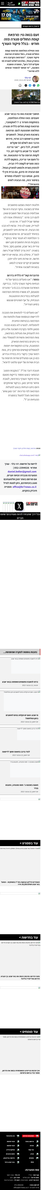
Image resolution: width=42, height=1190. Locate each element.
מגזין (32, 1154)
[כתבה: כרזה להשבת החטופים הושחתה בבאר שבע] (25, 666)
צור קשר (31, 1150)
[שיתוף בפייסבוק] (34, 85)
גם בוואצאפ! (10, 1136)
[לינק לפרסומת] (20, 799)
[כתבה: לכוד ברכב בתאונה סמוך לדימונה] (28, 733)
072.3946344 (18, 1185)
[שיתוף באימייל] (25, 85)
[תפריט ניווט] (2, 3)
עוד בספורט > (29, 843)
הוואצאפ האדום (28, 1136)
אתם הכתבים (10, 1154)
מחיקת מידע (10, 1150)
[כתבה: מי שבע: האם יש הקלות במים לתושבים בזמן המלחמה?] (22, 701)
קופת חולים (26, 448)
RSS (32, 1162)
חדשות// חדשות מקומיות (31, 26)
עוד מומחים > (29, 1031)
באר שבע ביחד (10, 1162)
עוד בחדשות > (28, 937)
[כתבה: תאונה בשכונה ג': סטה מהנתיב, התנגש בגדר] (25, 769)
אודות (32, 1145)
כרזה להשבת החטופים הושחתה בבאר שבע (20, 681)
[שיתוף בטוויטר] (29, 85)
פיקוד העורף (17, 448)
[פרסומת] (20, 14)
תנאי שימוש (11, 1141)
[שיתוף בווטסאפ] (38, 85)
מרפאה (33, 448)
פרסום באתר (29, 1141)
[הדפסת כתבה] (20, 85)
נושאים (31, 1158)
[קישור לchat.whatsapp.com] (20, 455)
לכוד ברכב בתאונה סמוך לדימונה (16, 751)
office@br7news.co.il (21, 1187)
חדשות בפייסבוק (9, 1158)
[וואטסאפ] (19, 4)
